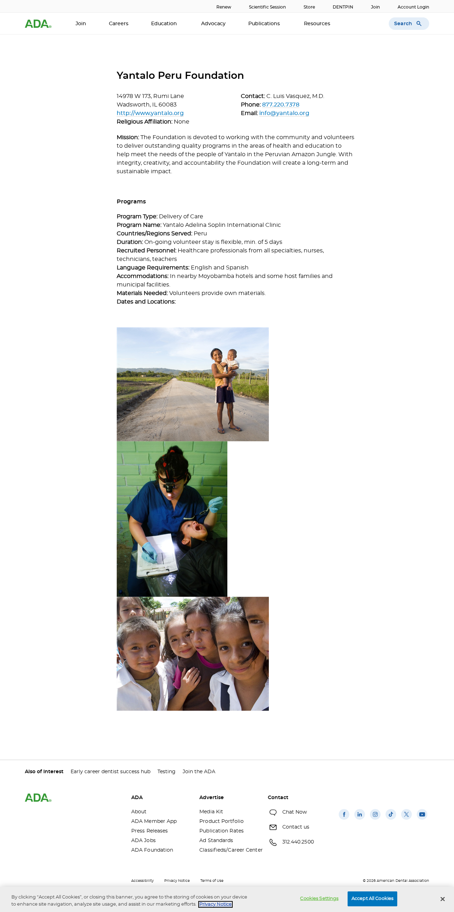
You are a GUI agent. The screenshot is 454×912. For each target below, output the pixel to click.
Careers (118, 23)
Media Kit (211, 811)
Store (309, 7)
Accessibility (142, 881)
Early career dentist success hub (110, 771)
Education (164, 23)
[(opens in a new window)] (344, 820)
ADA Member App (154, 821)
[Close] (442, 899)
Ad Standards (216, 840)
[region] (227, 899)
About (139, 811)
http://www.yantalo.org (150, 113)
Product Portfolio (221, 821)
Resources (318, 23)
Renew (223, 7)
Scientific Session (267, 7)
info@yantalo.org (284, 113)
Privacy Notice (177, 881)
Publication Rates (221, 831)
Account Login (413, 7)
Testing (166, 771)
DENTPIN (343, 7)
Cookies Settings (319, 898)
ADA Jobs (143, 840)
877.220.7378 (280, 105)
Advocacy (213, 23)
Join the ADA (199, 771)
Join (375, 7)
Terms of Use (211, 881)
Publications (264, 23)
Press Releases (149, 831)
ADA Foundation (152, 850)
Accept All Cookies (372, 898)
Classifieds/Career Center (228, 850)
